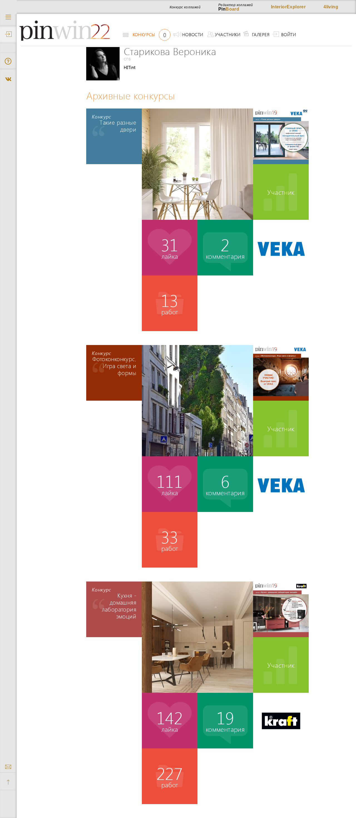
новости (192, 34)
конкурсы (149, 34)
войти (288, 34)
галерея (261, 34)
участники (228, 34)
